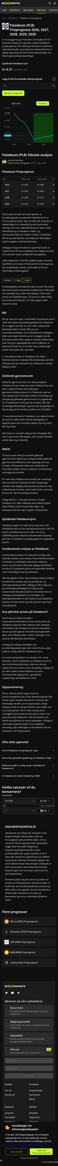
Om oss (8, 1090)
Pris (4, 18)
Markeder (41, 10)
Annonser (53, 10)
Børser (32, 1099)
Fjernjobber (10, 1117)
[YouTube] (12, 993)
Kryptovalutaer (36, 1090)
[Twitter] (6, 993)
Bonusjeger (28, 10)
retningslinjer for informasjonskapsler (23, 1144)
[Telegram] (18, 993)
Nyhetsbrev (15, 10)
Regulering (34, 1117)
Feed (4, 10)
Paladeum (12, 18)
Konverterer (34, 1094)
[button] (28, 750)
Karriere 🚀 (10, 1094)
